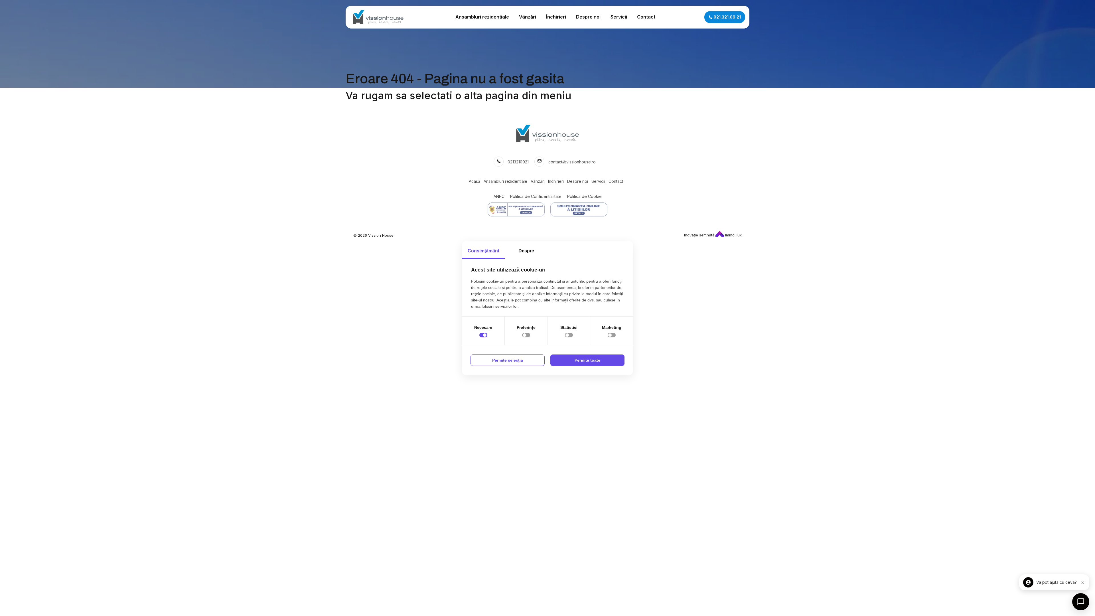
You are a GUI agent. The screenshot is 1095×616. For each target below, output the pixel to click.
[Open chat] (1080, 601)
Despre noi (588, 17)
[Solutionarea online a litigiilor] (578, 209)
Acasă (474, 181)
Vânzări (527, 17)
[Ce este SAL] (516, 209)
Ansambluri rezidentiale (482, 17)
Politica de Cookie (584, 196)
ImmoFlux (733, 235)
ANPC (499, 196)
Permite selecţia (507, 360)
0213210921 (518, 161)
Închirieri (556, 17)
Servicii (619, 17)
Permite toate (587, 360)
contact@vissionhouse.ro (572, 161)
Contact (646, 17)
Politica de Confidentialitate (535, 196)
